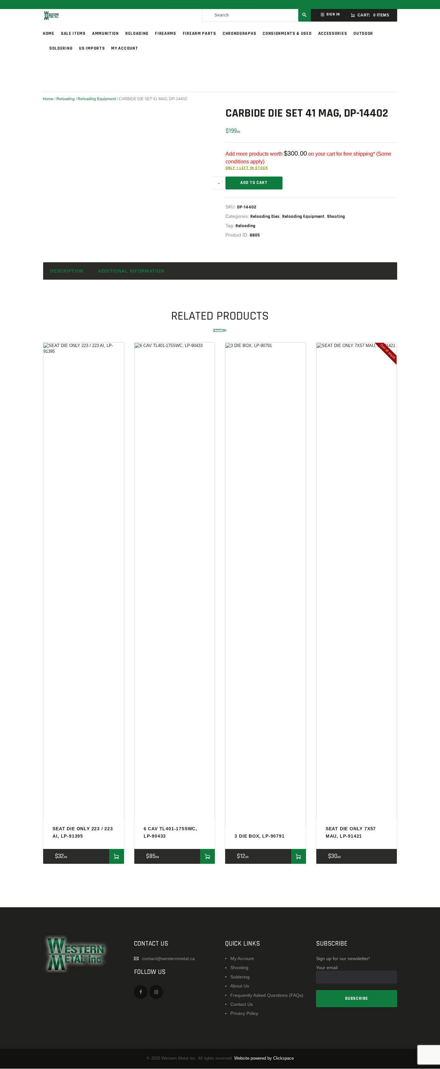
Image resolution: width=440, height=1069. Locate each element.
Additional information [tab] (131, 271)
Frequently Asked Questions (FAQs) (266, 995)
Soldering (240, 976)
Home (48, 99)
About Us (239, 985)
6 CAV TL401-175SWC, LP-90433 (170, 832)
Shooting (336, 216)
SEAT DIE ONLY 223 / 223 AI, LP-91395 (83, 832)
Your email (327, 967)
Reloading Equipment (97, 99)
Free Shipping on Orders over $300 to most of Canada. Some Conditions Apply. (220, 4)
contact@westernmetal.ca (168, 958)
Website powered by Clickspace (264, 1058)
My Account (242, 958)
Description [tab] (66, 271)
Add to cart (254, 183)
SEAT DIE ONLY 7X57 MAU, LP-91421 (351, 832)
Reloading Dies (265, 216)
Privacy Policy (244, 1013)
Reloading (65, 99)
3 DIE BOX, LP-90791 (259, 836)
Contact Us (241, 1004)
